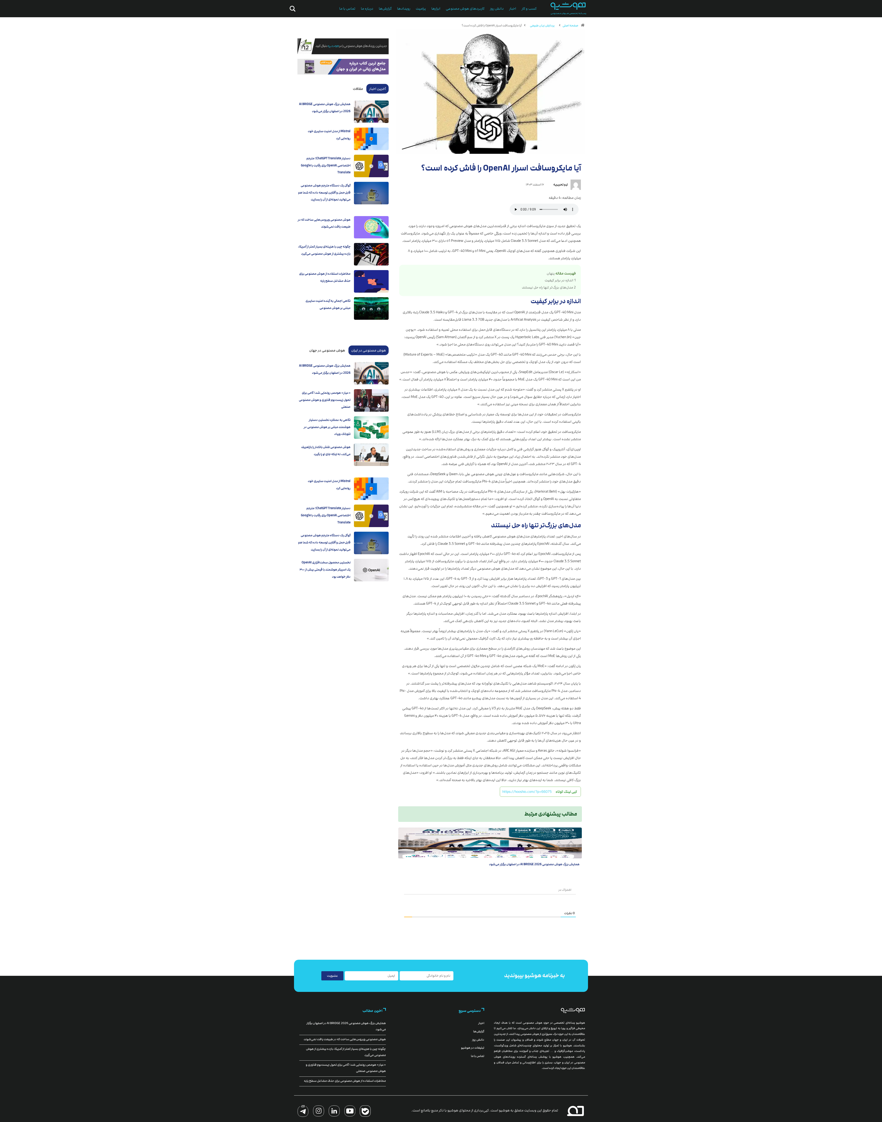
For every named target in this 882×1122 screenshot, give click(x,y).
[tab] (377, 89)
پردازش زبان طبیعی (542, 25)
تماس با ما (347, 8)
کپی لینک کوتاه (566, 791)
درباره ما (367, 8)
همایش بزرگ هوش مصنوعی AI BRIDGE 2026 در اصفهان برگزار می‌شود (534, 864)
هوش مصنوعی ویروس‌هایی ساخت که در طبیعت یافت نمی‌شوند (345, 1039)
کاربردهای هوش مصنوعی (465, 8)
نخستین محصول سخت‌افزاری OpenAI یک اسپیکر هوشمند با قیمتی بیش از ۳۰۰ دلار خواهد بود (325, 569)
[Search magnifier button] (291, 8)
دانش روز (497, 8)
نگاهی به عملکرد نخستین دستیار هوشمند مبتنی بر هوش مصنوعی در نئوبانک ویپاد (327, 427)
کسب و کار (529, 8)
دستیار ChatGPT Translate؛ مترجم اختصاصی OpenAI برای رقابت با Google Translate (326, 165)
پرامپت (421, 8)
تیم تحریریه (560, 184)
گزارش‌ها (385, 8)
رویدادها (403, 8)
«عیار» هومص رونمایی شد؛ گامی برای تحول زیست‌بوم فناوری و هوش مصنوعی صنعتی (325, 400)
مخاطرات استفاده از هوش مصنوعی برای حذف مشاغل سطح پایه (345, 1081)
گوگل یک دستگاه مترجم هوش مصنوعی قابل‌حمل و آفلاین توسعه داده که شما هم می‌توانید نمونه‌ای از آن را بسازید (324, 192)
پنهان (551, 273)
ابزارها (435, 8)
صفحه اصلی (570, 25)
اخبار (512, 8)
